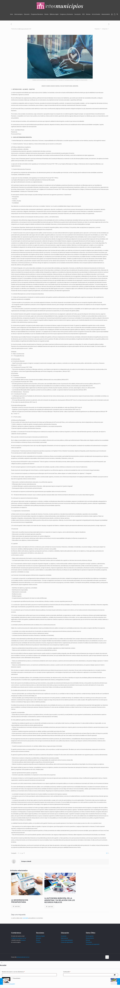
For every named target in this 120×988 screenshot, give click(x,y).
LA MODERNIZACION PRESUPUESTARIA (19, 901)
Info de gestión (90, 936)
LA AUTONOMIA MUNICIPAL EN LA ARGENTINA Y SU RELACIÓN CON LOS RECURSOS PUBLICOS (59, 900)
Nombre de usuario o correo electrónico (13, 971)
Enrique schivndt (24, 29)
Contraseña (66, 971)
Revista (38, 940)
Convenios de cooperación (92, 944)
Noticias (88, 940)
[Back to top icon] (107, 957)
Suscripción (89, 942)
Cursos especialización (67, 940)
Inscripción (63, 936)
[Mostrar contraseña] (114, 975)
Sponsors (38, 938)
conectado (25, 918)
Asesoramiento (90, 938)
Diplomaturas (64, 938)
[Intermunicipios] (60, 6)
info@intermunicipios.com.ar (18, 938)
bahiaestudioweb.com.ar (23, 957)
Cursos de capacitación (67, 942)
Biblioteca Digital (40, 936)
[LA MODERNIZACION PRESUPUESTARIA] (4, 981)
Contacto (23, 940)
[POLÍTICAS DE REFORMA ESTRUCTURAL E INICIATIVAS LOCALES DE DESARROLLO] (115, 981)
